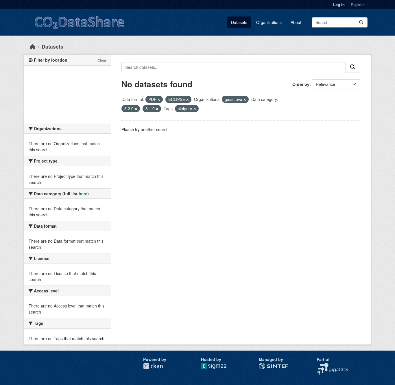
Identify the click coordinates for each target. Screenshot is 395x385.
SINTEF (266, 366)
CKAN (153, 366)
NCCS (322, 366)
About (296, 22)
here (83, 193)
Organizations (269, 22)
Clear (101, 60)
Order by (300, 84)
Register (358, 4)
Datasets (239, 22)
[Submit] (361, 22)
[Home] (33, 46)
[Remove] (159, 99)
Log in (339, 4)
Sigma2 (218, 366)
